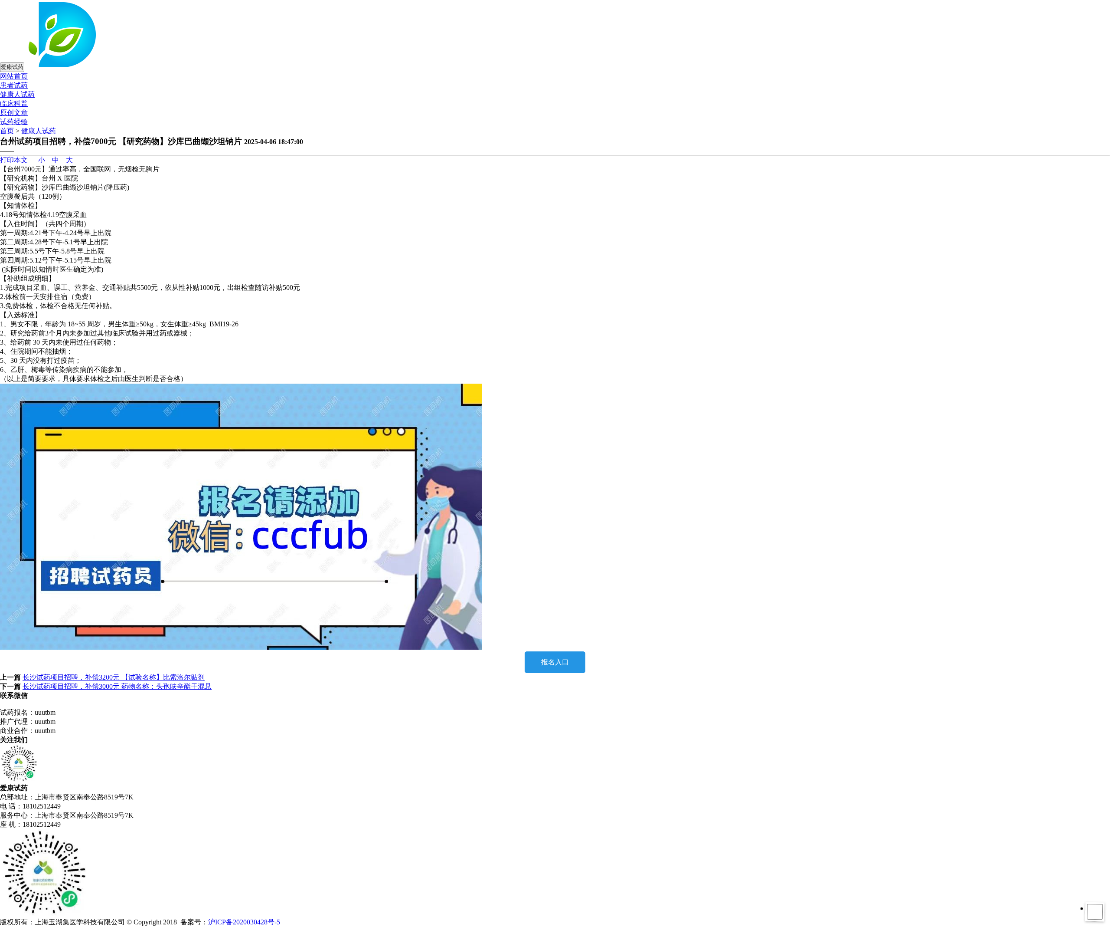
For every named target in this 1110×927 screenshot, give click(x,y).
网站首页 (14, 76)
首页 (7, 131)
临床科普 (14, 103)
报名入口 (555, 662)
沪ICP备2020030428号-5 (244, 922)
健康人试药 (17, 94)
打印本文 (14, 160)
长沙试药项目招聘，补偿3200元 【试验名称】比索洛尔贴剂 (114, 677)
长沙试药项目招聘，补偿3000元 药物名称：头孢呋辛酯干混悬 (117, 686)
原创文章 (14, 112)
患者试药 (14, 85)
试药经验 (14, 121)
